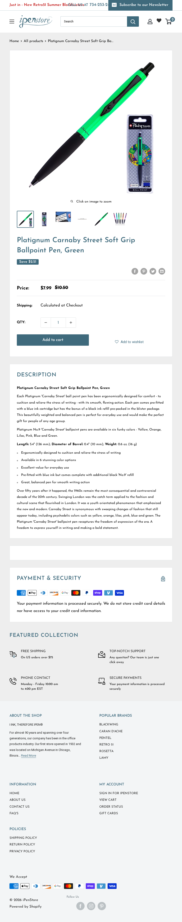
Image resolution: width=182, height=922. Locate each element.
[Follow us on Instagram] (91, 906)
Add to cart (52, 340)
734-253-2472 (91, 5)
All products (33, 41)
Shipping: (24, 305)
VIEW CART (108, 799)
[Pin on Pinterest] (144, 271)
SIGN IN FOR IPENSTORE (118, 793)
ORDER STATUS (111, 806)
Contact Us (19, 806)
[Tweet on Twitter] (153, 271)
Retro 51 (106, 744)
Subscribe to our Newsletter (143, 5)
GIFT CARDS (108, 813)
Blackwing (108, 724)
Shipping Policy (23, 838)
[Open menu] (11, 21)
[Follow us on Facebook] (80, 906)
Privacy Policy (22, 851)
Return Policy (22, 844)
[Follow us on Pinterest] (102, 906)
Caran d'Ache (111, 731)
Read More (28, 755)
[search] (93, 21)
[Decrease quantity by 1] (46, 322)
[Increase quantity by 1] (71, 322)
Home (14, 41)
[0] (169, 21)
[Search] (133, 21)
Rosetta (106, 751)
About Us (17, 799)
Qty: (21, 322)
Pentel (105, 738)
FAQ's (13, 813)
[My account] (150, 21)
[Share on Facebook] (135, 271)
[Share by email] (162, 271)
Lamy (103, 757)
